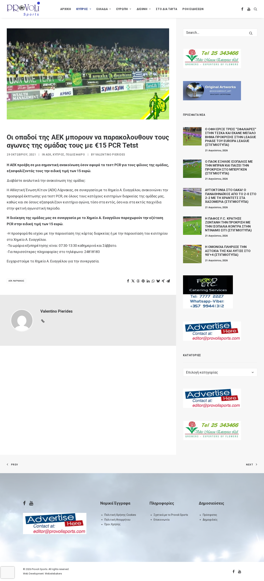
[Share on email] (168, 281)
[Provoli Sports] (23, 9)
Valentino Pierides (110, 154)
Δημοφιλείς (210, 519)
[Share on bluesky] (158, 281)
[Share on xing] (163, 281)
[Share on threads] (138, 281)
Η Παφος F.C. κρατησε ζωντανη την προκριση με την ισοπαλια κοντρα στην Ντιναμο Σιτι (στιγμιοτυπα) (228, 224)
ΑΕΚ (48, 154)
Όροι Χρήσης (112, 524)
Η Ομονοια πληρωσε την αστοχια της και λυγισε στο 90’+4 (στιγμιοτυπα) (227, 251)
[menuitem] (66, 9)
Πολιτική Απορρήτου (117, 519)
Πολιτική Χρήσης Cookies (120, 514)
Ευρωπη (122, 9)
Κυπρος (82, 9)
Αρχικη (65, 9)
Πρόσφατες (210, 514)
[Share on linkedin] (148, 281)
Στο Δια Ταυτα (166, 9)
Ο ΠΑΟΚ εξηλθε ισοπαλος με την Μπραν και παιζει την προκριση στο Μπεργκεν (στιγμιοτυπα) (229, 167)
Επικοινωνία (161, 519)
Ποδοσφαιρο (75, 154)
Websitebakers (53, 573)
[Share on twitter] (133, 281)
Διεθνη (142, 9)
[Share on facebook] (128, 281)
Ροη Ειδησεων (193, 9)
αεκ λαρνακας (16, 281)
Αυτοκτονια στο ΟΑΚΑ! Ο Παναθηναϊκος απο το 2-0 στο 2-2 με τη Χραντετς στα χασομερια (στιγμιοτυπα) (230, 196)
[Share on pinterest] (143, 281)
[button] (242, 9)
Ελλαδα (102, 9)
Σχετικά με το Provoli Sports (171, 514)
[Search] (220, 32)
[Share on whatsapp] (153, 281)
